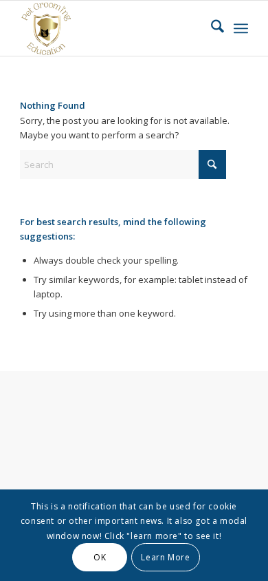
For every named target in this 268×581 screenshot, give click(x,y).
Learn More (165, 557)
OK (99, 557)
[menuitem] (210, 28)
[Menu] (241, 28)
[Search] (210, 28)
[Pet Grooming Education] (111, 28)
